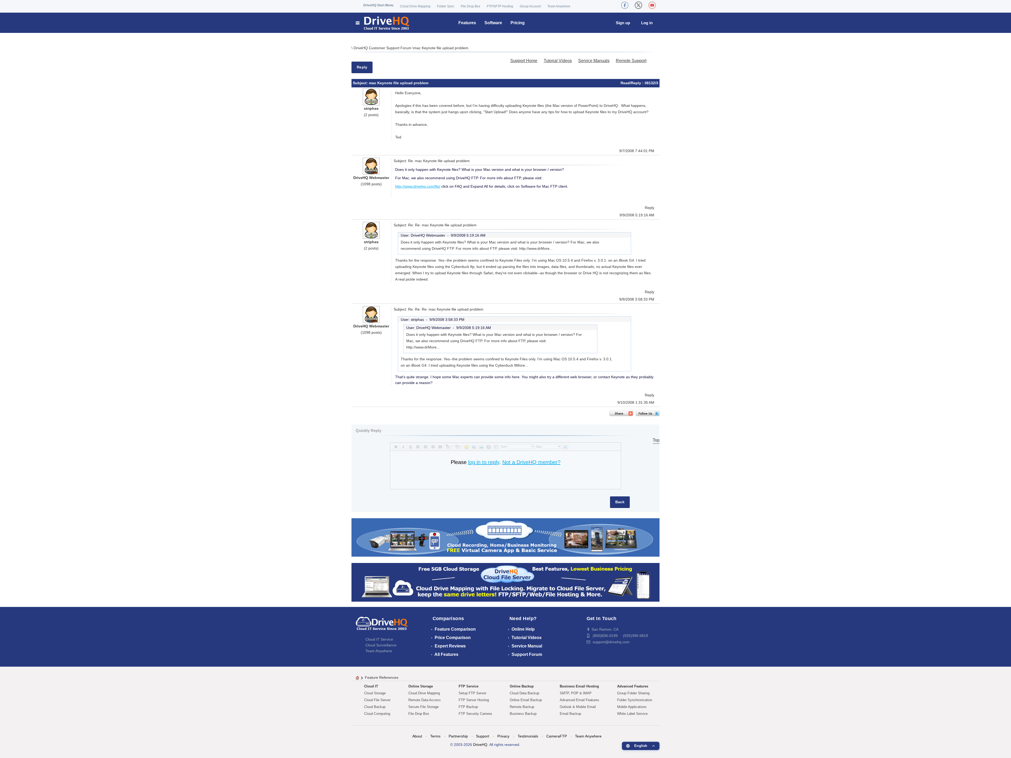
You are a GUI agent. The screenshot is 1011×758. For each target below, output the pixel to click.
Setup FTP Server (472, 693)
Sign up (623, 23)
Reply (362, 67)
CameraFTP (556, 736)
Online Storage (420, 686)
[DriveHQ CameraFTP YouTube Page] (652, 5)
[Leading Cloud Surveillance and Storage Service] (505, 537)
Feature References (381, 677)
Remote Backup (522, 707)
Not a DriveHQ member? (531, 462)
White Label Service (632, 714)
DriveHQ (480, 744)
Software (493, 23)
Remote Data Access (424, 700)
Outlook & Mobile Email (578, 707)
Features (467, 23)
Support (482, 736)
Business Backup (523, 714)
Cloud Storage (375, 693)
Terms (435, 736)
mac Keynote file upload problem (441, 48)
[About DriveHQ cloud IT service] (381, 626)
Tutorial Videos (558, 60)
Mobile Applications (632, 707)
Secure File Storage (423, 707)
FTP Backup (468, 707)
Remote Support (631, 60)
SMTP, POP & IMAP (576, 693)
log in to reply (483, 462)
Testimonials (528, 736)
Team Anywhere (558, 6)
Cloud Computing (377, 714)
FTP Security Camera (475, 714)
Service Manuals (593, 60)
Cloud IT (371, 686)
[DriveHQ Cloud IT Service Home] (382, 23)
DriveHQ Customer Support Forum (383, 48)
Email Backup (570, 714)
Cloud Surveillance (381, 645)
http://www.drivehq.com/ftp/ (417, 186)
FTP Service (468, 686)
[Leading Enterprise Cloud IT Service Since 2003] (505, 582)
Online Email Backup (526, 700)
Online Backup (522, 686)
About (417, 736)
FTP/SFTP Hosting (500, 6)
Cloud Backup (374, 707)
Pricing (518, 23)
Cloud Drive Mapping (415, 6)
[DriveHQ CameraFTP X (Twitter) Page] (638, 5)
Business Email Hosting (579, 686)
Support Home (523, 60)
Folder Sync (445, 6)
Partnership (458, 736)
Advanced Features (632, 686)
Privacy (503, 736)
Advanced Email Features (579, 700)
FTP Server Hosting (474, 700)
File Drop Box (470, 6)
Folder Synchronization (634, 700)
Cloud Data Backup (524, 693)
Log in (647, 23)
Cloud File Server (377, 700)
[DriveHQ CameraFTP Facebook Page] (624, 5)
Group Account (530, 6)
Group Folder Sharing (633, 693)
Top (656, 440)
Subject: (361, 83)
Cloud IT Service (379, 639)
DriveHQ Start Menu (378, 5)
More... (547, 248)
